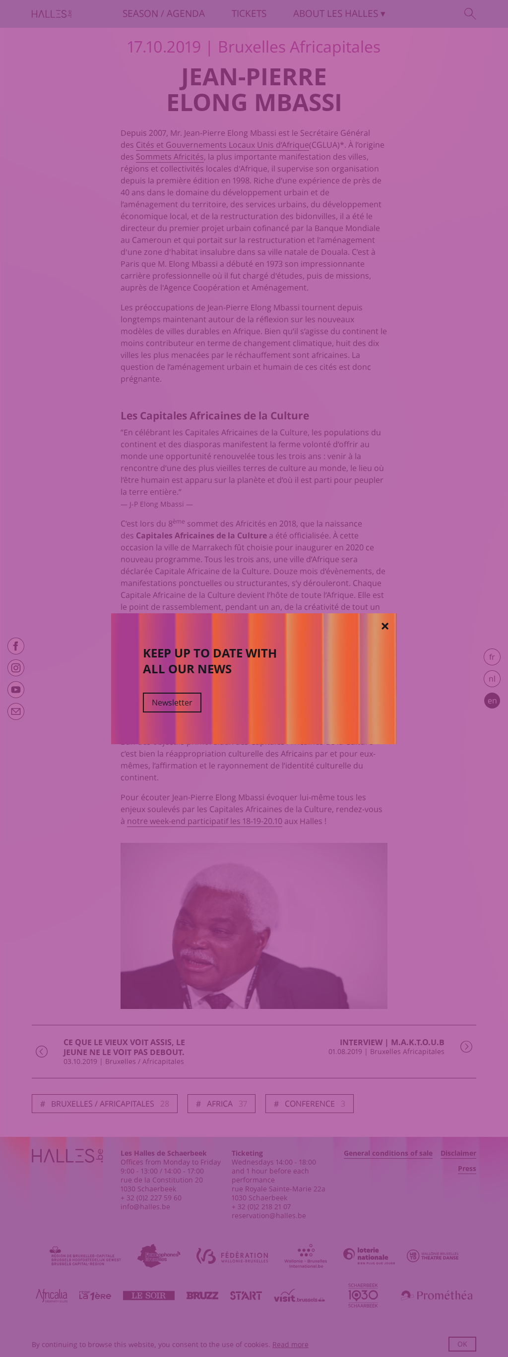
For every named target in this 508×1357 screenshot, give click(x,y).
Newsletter (172, 702)
